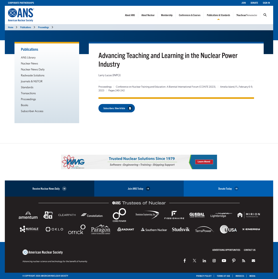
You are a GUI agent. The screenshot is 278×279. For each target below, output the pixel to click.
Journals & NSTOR (31, 81)
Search (265, 15)
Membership (166, 15)
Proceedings (43, 27)
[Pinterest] (234, 261)
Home (10, 27)
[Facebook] (185, 261)
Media (252, 275)
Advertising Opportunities (226, 249)
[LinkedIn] (204, 261)
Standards (27, 87)
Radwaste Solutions (32, 75)
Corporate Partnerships (21, 2)
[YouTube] (224, 261)
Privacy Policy (204, 275)
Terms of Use (223, 275)
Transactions (28, 93)
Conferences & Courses (189, 15)
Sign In (266, 2)
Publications (25, 27)
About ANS (130, 15)
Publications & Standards (218, 15)
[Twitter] (194, 261)
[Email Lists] (253, 261)
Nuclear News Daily (33, 69)
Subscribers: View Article (114, 108)
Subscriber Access (32, 111)
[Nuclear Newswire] (243, 261)
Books (24, 105)
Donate (254, 2)
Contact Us (249, 249)
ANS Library (28, 57)
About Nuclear (148, 15)
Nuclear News (29, 63)
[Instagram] (214, 261)
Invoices (240, 275)
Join (243, 2)
